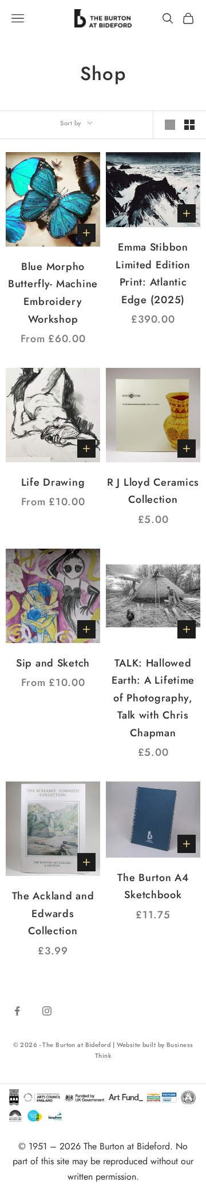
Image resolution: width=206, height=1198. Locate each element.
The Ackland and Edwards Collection (53, 913)
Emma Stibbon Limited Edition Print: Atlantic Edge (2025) (153, 273)
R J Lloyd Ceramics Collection (153, 491)
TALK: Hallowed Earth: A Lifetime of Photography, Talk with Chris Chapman (153, 698)
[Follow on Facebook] (17, 1011)
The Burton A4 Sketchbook (152, 886)
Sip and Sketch (53, 663)
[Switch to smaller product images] (189, 125)
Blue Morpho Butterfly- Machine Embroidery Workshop (53, 293)
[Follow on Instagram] (47, 1011)
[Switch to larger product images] (170, 125)
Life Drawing (53, 482)
